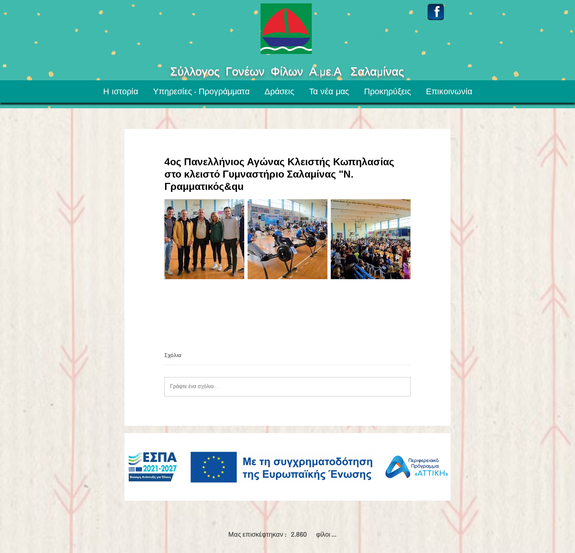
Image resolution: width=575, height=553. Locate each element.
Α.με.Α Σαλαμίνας (379, 72)
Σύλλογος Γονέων (198, 72)
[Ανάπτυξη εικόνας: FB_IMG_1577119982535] (287, 239)
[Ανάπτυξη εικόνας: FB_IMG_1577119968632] (204, 239)
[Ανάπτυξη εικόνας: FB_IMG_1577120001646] (371, 239)
